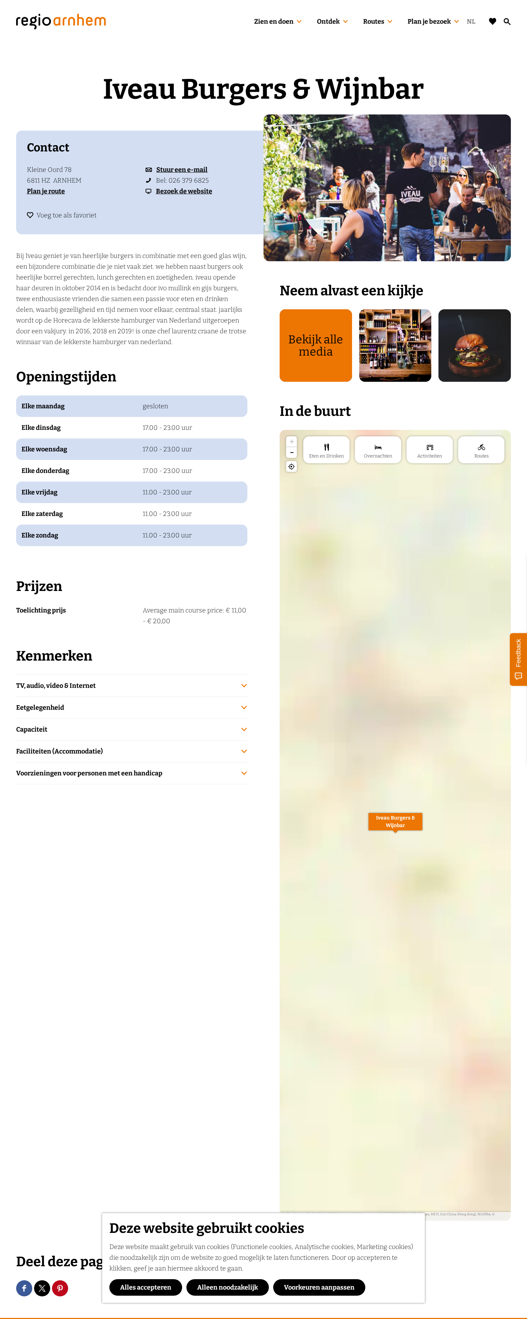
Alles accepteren (145, 1287)
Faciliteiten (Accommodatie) (59, 751)
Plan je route (46, 191)
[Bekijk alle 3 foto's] (387, 187)
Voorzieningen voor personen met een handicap (89, 773)
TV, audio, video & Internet (56, 686)
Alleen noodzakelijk (227, 1287)
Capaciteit (31, 729)
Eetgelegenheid (40, 708)
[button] (395, 825)
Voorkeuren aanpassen (319, 1287)
